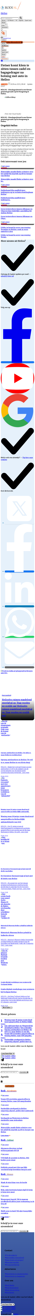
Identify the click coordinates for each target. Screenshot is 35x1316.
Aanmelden (23, 1072)
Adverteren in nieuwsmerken (17, 1274)
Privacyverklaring (12, 1265)
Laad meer (8, 1086)
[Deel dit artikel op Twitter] (19, 523)
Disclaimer (10, 1292)
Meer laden (7, 1007)
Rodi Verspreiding (12, 1290)
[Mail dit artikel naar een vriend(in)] (19, 667)
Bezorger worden (12, 1262)
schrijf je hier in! (7, 276)
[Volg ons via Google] (17, 410)
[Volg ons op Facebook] (17, 362)
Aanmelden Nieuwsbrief (11, 42)
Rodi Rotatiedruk (12, 1288)
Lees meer (5, 1136)
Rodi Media (10, 1285)
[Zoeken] (20, 18)
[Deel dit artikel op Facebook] (19, 571)
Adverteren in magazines (15, 1276)
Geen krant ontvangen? (15, 1260)
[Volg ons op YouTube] (17, 378)
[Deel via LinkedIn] (19, 606)
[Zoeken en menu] (4, 34)
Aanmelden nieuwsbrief (15, 1258)
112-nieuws (4, 84)
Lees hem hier (7, 1054)
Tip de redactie (11, 1255)
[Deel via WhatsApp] (19, 637)
